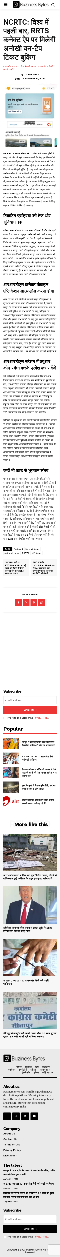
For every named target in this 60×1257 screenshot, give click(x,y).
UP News (36, 553)
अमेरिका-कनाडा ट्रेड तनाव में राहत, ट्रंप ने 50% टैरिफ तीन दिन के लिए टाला (27, 929)
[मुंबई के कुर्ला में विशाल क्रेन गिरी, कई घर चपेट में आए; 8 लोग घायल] (11, 787)
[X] (26, 602)
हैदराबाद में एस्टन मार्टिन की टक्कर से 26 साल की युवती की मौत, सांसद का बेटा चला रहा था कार (39, 772)
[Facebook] (18, 602)
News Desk (32, 74)
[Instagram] (16, 1116)
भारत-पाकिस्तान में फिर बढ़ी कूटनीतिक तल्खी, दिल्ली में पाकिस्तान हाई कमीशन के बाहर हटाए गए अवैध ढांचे (30, 877)
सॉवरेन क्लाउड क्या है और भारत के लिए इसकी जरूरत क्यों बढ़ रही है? (38, 801)
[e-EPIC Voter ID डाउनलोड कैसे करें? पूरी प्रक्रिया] (11, 758)
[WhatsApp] (41, 602)
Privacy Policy (41, 718)
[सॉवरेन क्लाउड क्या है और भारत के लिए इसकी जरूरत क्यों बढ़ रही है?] (11, 801)
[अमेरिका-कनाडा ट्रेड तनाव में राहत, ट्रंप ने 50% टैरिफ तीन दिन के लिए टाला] (30, 905)
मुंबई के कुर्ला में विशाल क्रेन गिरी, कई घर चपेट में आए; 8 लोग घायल (39, 787)
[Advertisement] (30, 649)
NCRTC (26, 553)
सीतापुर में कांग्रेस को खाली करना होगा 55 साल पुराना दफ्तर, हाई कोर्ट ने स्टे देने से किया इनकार (29, 1035)
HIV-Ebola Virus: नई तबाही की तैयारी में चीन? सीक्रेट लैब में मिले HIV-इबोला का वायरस (15, 569)
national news (12, 553)
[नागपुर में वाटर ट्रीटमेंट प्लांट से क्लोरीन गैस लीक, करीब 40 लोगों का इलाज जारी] (11, 743)
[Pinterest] (33, 602)
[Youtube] (34, 1116)
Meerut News (32, 549)
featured (18, 549)
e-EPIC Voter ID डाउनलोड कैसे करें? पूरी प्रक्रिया (28, 1183)
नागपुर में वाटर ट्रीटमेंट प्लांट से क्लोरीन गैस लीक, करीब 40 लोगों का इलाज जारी (38, 743)
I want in (28, 710)
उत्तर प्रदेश (7, 66)
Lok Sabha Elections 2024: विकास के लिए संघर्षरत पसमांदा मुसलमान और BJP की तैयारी (44, 569)
